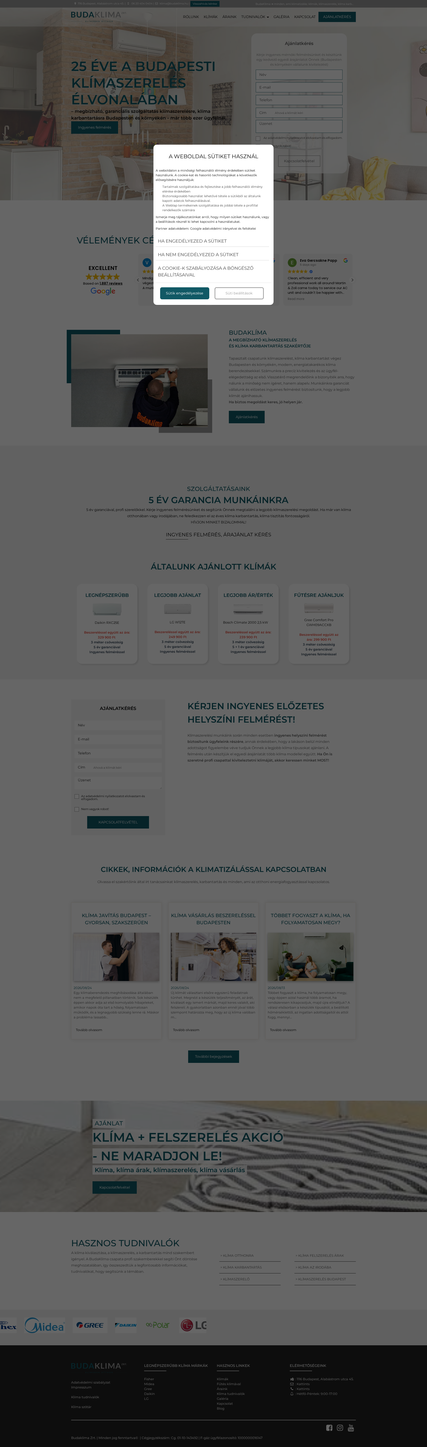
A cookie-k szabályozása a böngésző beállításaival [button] (206, 271)
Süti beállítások (239, 293)
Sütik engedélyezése (184, 293)
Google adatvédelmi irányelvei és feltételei (223, 229)
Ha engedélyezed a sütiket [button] (192, 241)
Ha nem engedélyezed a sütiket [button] (198, 254)
